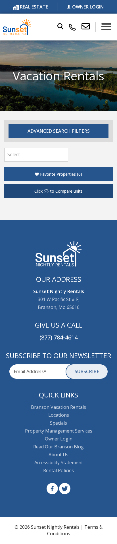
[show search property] (60, 27)
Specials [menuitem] (58, 423)
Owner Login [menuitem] (58, 439)
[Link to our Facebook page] (52, 488)
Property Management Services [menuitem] (58, 431)
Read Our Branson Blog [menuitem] (58, 447)
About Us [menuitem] (58, 454)
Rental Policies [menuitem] (58, 470)
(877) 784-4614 (58, 337)
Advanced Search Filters (59, 131)
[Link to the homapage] (58, 253)
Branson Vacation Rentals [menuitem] (58, 407)
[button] (89, 27)
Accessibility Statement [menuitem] (58, 462)
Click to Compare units (58, 191)
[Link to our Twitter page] (64, 488)
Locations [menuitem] (58, 415)
